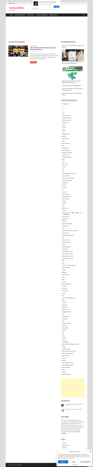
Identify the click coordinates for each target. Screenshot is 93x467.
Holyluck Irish (65, 226)
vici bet (63, 346)
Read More (33, 62)
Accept (63, 462)
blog (63, 145)
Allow (56, 6)
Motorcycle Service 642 (67, 258)
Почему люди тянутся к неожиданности (71, 85)
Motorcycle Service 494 (67, 253)
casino (63, 159)
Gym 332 (64, 221)
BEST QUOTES (65, 138)
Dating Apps (65, 182)
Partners (64, 281)
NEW (63, 260)
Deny (74, 462)
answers (64, 127)
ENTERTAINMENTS (33, 45)
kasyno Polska (65, 233)
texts (63, 334)
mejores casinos (65, 240)
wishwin (64, 360)
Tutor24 (64, 339)
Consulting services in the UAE (69, 173)
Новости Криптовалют (67, 365)
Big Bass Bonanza (66, 143)
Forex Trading (65, 208)
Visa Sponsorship (66, 348)
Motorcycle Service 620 (67, 256)
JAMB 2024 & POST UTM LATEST (70, 230)
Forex (63, 205)
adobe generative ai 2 (67, 117)
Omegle (63, 270)
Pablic (63, 277)
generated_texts (65, 216)
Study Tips (64, 325)
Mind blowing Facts (20, 14)
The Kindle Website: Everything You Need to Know (74, 404)
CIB (63, 171)
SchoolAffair (16, 8)
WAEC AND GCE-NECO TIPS (69, 351)
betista (63, 141)
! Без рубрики (65, 104)
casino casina (65, 164)
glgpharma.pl (65, 219)
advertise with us (66, 445)
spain (63, 321)
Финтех (63, 372)
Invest (63, 228)
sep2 (63, 314)
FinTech (63, 203)
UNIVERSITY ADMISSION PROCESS (70, 344)
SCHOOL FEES (65, 309)
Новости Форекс (66, 367)
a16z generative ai (66, 115)
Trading (63, 337)
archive (63, 129)
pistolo (63, 293)
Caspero (64, 166)
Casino (63, 161)
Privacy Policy (74, 464)
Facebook (64, 201)
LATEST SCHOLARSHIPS (41, 14)
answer (63, 124)
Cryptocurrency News (67, 180)
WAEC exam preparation (67, 353)
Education (64, 192)
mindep (63, 244)
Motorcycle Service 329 (67, 251)
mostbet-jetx (65, 249)
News (63, 263)
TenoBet (64, 330)
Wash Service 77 (65, 355)
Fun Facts (64, 210)
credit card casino (66, 175)
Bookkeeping (65, 148)
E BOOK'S (64, 187)
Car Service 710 (65, 154)
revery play (64, 304)
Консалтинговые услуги (68, 362)
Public (63, 300)
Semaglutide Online (66, 311)
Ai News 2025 (65, 122)
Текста (63, 369)
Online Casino (65, 274)
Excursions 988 (65, 199)
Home (11, 14)
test (63, 332)
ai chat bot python (66, 120)
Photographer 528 (66, 284)
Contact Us (64, 447)
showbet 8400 (65, 316)
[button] (90, 451)
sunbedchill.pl (65, 328)
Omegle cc (64, 272)
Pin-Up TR (64, 288)
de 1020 (64, 185)
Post (63, 295)
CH (62, 168)
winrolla (64, 358)
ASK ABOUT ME (66, 134)
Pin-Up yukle (65, 290)
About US (64, 443)
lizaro (63, 237)
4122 (63, 113)
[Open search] (84, 15)
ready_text (64, 302)
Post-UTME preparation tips (68, 297)
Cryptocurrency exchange (68, 178)
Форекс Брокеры (66, 374)
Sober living (64, 318)
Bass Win (64, 136)
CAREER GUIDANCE (67, 157)
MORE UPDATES (53, 14)
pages (63, 279)
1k (62, 108)
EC (62, 189)
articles (63, 131)
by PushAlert (36, 8)
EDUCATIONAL (30, 14)
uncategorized (65, 341)
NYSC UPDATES (66, 267)
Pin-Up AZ (64, 286)
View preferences (85, 462)
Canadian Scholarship (67, 152)
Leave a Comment (33, 51)
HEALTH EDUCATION (67, 223)
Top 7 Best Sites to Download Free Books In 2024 (73, 409)
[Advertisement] (46, 28)
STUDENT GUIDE (66, 323)
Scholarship (64, 307)
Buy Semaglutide (66, 150)
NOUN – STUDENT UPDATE (68, 265)
